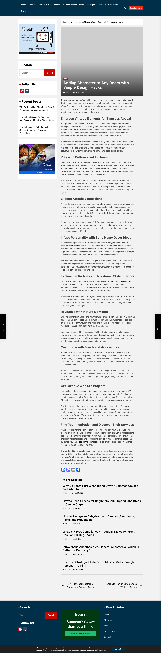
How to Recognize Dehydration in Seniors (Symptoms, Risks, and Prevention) (34, 130)
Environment (71, 4)
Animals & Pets (45, 4)
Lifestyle (91, 4)
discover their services (87, 442)
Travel (23, 11)
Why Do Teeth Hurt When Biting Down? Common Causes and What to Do (36, 108)
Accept (118, 649)
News (101, 4)
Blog (65, 78)
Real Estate (113, 4)
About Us (32, 4)
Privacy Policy (110, 631)
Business (58, 4)
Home (23, 4)
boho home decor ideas (79, 246)
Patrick (65, 93)
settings (102, 650)
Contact (107, 637)
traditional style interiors (120, 281)
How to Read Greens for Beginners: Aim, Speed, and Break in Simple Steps (36, 118)
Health (82, 4)
